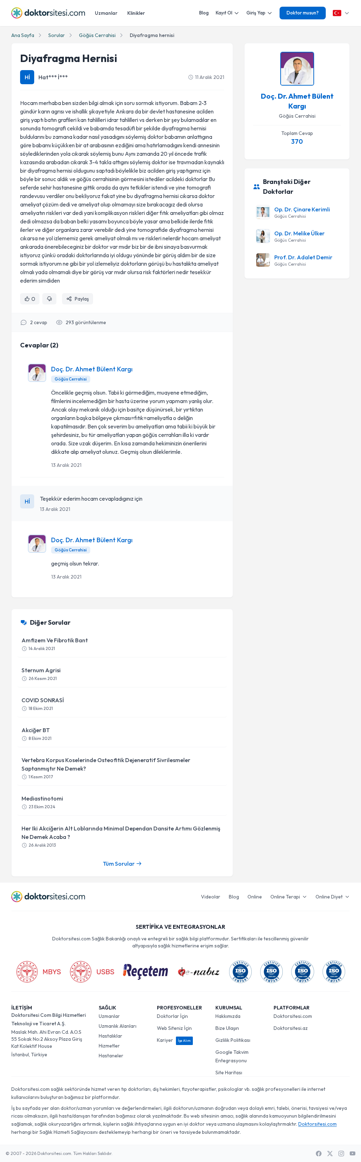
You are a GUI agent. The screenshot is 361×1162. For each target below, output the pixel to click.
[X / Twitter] (330, 1153)
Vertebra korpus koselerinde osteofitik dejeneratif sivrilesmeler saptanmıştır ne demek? (106, 767)
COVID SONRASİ (43, 704)
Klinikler (136, 13)
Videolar (210, 897)
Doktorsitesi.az (291, 1028)
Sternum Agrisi (41, 674)
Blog (204, 13)
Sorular (56, 35)
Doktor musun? (303, 13)
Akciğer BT (36, 734)
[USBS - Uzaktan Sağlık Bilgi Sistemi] (92, 971)
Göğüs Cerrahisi (97, 35)
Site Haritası (228, 1072)
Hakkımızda (227, 1016)
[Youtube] (352, 1153)
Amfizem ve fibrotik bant (55, 644)
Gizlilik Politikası (232, 1040)
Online (254, 897)
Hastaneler (111, 1055)
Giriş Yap (255, 13)
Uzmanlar (106, 13)
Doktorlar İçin (172, 1016)
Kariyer (174, 1040)
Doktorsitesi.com (293, 1016)
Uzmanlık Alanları (117, 1026)
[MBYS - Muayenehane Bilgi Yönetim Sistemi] (38, 971)
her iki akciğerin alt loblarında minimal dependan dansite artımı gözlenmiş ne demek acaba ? (121, 836)
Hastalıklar (110, 1036)
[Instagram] (341, 1153)
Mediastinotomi (42, 802)
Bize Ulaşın (227, 1028)
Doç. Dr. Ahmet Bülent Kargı (92, 369)
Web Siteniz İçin (174, 1028)
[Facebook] (319, 1153)
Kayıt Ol (224, 13)
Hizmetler (109, 1046)
